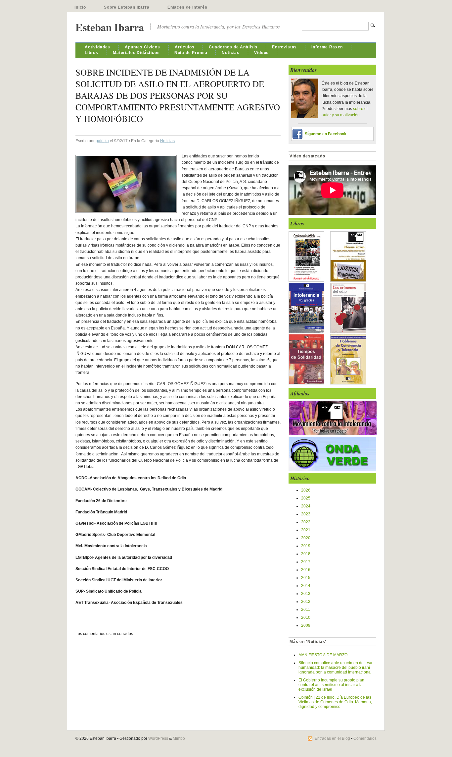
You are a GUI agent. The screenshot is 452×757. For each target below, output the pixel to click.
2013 (305, 593)
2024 (305, 506)
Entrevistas (284, 47)
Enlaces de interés (187, 7)
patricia (102, 141)
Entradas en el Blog (332, 738)
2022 (305, 522)
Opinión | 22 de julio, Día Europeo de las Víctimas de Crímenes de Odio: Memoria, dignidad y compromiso (335, 702)
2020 (305, 538)
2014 (305, 585)
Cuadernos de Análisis (233, 47)
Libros (91, 52)
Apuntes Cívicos (142, 47)
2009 (305, 625)
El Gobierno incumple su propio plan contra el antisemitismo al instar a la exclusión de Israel (331, 685)
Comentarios (365, 738)
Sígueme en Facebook (325, 134)
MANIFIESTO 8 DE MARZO (322, 655)
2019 (305, 546)
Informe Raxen (327, 47)
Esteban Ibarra (109, 27)
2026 (305, 490)
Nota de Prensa (190, 52)
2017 (305, 561)
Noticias (231, 52)
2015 (305, 577)
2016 (305, 569)
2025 (305, 498)
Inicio (80, 7)
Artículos (185, 47)
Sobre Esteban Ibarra (127, 7)
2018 (305, 554)
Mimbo (179, 738)
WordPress (158, 738)
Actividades (97, 47)
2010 (305, 617)
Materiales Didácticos (136, 52)
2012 (305, 601)
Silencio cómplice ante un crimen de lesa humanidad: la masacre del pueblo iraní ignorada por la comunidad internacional (335, 667)
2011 (305, 609)
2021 (305, 530)
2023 (305, 514)
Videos (261, 52)
